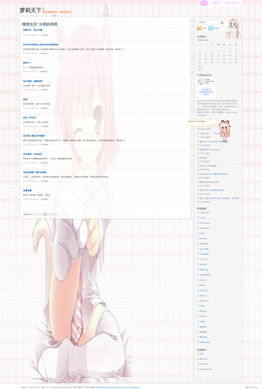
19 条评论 (43, 108)
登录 (201, 354)
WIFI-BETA (204, 244)
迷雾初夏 (27, 190)
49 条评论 (44, 144)
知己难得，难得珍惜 (32, 81)
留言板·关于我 (231, 3)
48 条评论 (44, 181)
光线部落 (203, 264)
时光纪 (202, 306)
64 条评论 (43, 53)
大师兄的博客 (205, 275)
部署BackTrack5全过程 (209, 182)
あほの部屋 (204, 249)
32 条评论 (44, 90)
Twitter (216, 28)
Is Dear (202, 218)
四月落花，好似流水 (32, 154)
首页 (204, 3)
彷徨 (25, 99)
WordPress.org (206, 369)
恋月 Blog (203, 290)
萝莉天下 (31, 10)
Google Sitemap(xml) (131, 387)
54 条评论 (44, 35)
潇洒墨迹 (203, 332)
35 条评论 (44, 126)
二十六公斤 (204, 259)
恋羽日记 (203, 296)
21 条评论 (43, 163)
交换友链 (215, 3)
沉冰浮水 (203, 316)
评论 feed (203, 364)
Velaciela (203, 238)
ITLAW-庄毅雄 (89, 387)
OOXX (202, 233)
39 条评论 (43, 71)
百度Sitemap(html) (116, 387)
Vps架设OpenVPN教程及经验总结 (213, 174)
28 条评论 (44, 199)
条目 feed (203, 359)
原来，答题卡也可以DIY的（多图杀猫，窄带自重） (220, 198)
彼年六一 (27, 63)
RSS (204, 28)
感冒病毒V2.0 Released (209, 150)
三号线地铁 (204, 254)
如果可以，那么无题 (32, 30)
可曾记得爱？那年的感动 (35, 172)
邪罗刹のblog (205, 342)
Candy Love (205, 213)
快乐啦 (202, 285)
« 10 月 (200, 69)
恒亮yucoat (204, 301)
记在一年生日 (29, 117)
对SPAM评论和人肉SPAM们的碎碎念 (40, 44)
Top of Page (253, 387)
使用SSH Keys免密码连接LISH (212, 190)
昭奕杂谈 (203, 311)
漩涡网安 (203, 327)
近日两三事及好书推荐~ (34, 136)
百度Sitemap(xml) (102, 387)
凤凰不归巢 (204, 270)
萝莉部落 (203, 337)
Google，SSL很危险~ (208, 166)
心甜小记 (203, 280)
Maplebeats (204, 228)
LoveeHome (205, 223)
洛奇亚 (202, 322)
